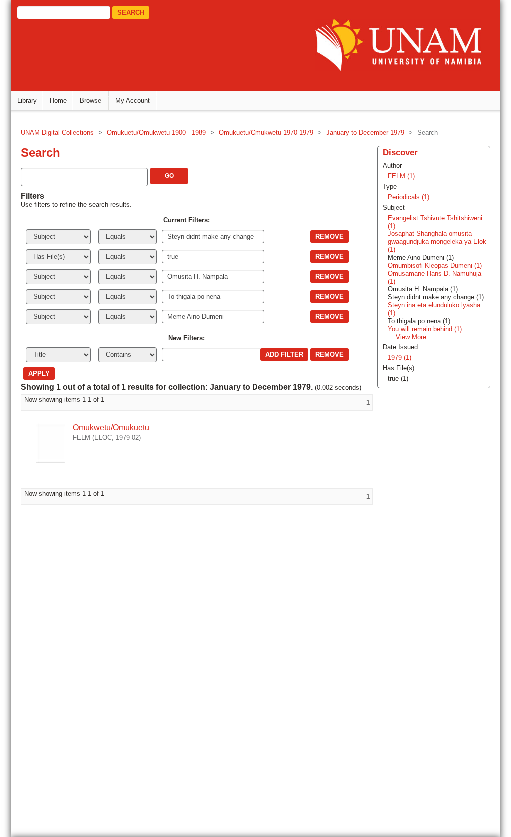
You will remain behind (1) (425, 329)
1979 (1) (399, 357)
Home (58, 100)
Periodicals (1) (408, 197)
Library (27, 100)
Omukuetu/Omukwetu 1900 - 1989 (156, 132)
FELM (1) (401, 176)
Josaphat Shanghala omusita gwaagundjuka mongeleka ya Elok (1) (437, 241)
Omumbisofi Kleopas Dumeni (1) (435, 265)
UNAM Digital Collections (57, 132)
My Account (132, 100)
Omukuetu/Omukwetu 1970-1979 (266, 132)
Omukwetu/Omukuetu (111, 427)
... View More (407, 337)
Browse (90, 100)
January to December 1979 (365, 132)
